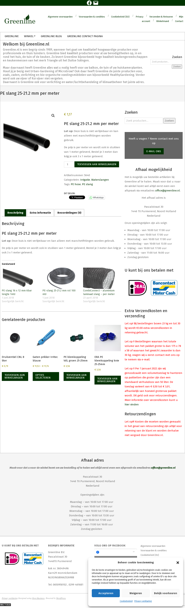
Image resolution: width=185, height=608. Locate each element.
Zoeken (177, 66)
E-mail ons (153, 151)
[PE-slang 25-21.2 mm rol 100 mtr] (60, 278)
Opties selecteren (43, 376)
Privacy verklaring (143, 601)
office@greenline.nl (167, 190)
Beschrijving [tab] (15, 212)
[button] (178, 562)
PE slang (87, 184)
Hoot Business (38, 598)
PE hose (76, 184)
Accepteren (105, 593)
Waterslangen (100, 179)
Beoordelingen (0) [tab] (69, 212)
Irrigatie (85, 179)
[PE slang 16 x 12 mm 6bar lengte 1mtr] (20, 278)
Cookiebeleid (126, 601)
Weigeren (136, 593)
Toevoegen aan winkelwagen (96, 164)
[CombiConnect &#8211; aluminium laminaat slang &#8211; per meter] (101, 278)
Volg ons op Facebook (110, 545)
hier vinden (132, 404)
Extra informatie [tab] (40, 212)
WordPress (61, 598)
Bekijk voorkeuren (165, 593)
